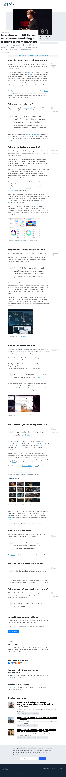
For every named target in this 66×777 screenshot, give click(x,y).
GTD (38, 377)
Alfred (24, 138)
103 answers (53, 593)
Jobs (48, 3)
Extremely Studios (18, 773)
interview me (16, 677)
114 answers (53, 65)
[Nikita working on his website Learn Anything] (20, 321)
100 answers (53, 535)
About (60, 768)
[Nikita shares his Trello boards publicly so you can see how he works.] (24, 490)
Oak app (13, 555)
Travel (18, 713)
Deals (60, 3)
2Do (30, 466)
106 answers (53, 568)
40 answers (55, 349)
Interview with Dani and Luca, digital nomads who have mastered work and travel (36, 731)
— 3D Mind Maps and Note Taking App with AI (33, 55)
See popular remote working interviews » (17, 741)
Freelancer (19, 725)
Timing (15, 213)
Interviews (35, 3)
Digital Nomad (35, 713)
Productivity (55, 42)
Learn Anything (28, 108)
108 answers (53, 429)
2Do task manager (29, 388)
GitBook (10, 520)
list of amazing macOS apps (32, 524)
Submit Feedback (13, 631)
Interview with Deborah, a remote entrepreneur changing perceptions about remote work (35, 704)
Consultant (29, 713)
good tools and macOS (33, 134)
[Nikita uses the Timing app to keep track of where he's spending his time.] (24, 228)
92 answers (55, 150)
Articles (54, 3)
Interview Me (46, 768)
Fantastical (25, 466)
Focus (12, 200)
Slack (14, 462)
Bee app (38, 443)
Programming (49, 42)
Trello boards (18, 504)
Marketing (28, 737)
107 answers (53, 108)
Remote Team (28, 725)
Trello (46, 349)
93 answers (55, 253)
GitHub (30, 74)
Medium (10, 517)
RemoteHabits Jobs (13, 687)
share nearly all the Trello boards (21, 472)
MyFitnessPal (12, 190)
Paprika (28, 188)
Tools (42, 3)
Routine (38, 737)
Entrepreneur (43, 42)
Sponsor (54, 768)
